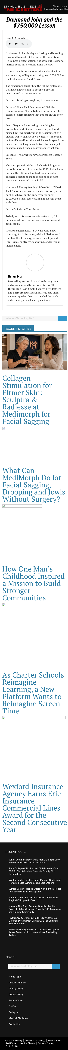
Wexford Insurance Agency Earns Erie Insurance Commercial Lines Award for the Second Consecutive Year (34, 808)
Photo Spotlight (13, 1046)
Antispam (13, 1012)
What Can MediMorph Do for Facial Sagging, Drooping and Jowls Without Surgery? (33, 484)
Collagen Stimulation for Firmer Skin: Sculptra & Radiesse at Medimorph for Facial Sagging (27, 399)
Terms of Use (15, 1000)
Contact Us (14, 1024)
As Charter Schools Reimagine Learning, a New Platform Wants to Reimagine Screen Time (33, 692)
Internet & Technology (35, 1040)
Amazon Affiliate (17, 983)
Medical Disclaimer (18, 1018)
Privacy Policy (16, 989)
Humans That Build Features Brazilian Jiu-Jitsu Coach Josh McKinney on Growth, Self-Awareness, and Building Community (35, 909)
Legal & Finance (55, 1040)
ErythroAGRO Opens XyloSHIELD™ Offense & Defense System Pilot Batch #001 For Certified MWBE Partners (33, 921)
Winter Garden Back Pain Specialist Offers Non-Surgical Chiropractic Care (34, 899)
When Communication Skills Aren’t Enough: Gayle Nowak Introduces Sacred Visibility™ (35, 861)
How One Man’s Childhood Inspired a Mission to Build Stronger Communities (33, 583)
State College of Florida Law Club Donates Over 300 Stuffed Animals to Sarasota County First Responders (34, 871)
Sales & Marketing (13, 1040)
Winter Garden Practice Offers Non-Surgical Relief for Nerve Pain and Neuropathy (35, 890)
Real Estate (11, 1043)
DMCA (12, 1006)
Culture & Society (46, 1043)
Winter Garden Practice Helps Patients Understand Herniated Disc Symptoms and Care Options (35, 881)
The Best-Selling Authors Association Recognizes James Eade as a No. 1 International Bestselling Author (34, 932)
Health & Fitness (27, 1043)
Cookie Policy (16, 994)
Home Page (15, 977)
